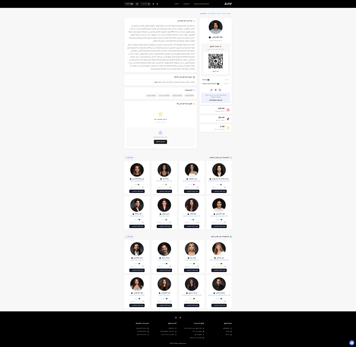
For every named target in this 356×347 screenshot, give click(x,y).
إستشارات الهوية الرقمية (167, 331)
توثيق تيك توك (198, 334)
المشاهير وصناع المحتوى (201, 4)
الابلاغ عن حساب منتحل (167, 334)
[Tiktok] (211, 90)
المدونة (227, 334)
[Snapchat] (215, 90)
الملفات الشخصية (221, 13)
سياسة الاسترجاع (141, 334)
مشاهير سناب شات (164, 95)
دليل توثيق (171, 328)
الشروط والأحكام (141, 331)
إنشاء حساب (144, 3)
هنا (156, 82)
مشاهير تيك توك (151, 95)
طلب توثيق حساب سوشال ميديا (193, 328)
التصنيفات (186, 4)
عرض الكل (130, 157)
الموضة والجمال (211, 13)
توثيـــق (228, 4)
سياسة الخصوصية (141, 328)
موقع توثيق (226, 328)
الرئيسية (229, 13)
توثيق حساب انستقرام (196, 337)
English (128, 4)
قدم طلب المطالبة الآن (215, 100)
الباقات (176, 4)
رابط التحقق (215, 71)
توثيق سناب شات (197, 331)
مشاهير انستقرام (177, 95)
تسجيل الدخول (160, 141)
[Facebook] (157, 4)
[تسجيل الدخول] (137, 4)
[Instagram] (153, 4)
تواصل (227, 331)
